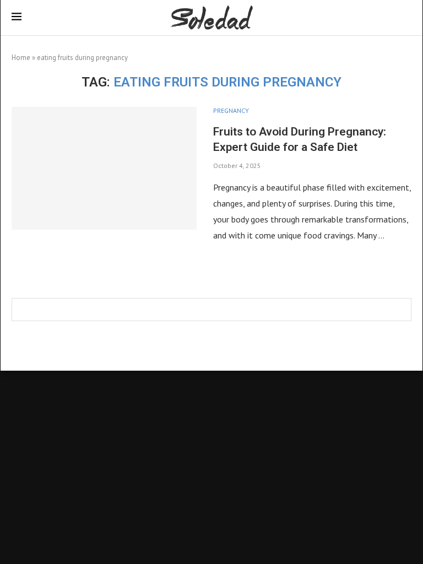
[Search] (405, 18)
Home (21, 57)
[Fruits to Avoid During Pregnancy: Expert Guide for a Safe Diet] (104, 168)
